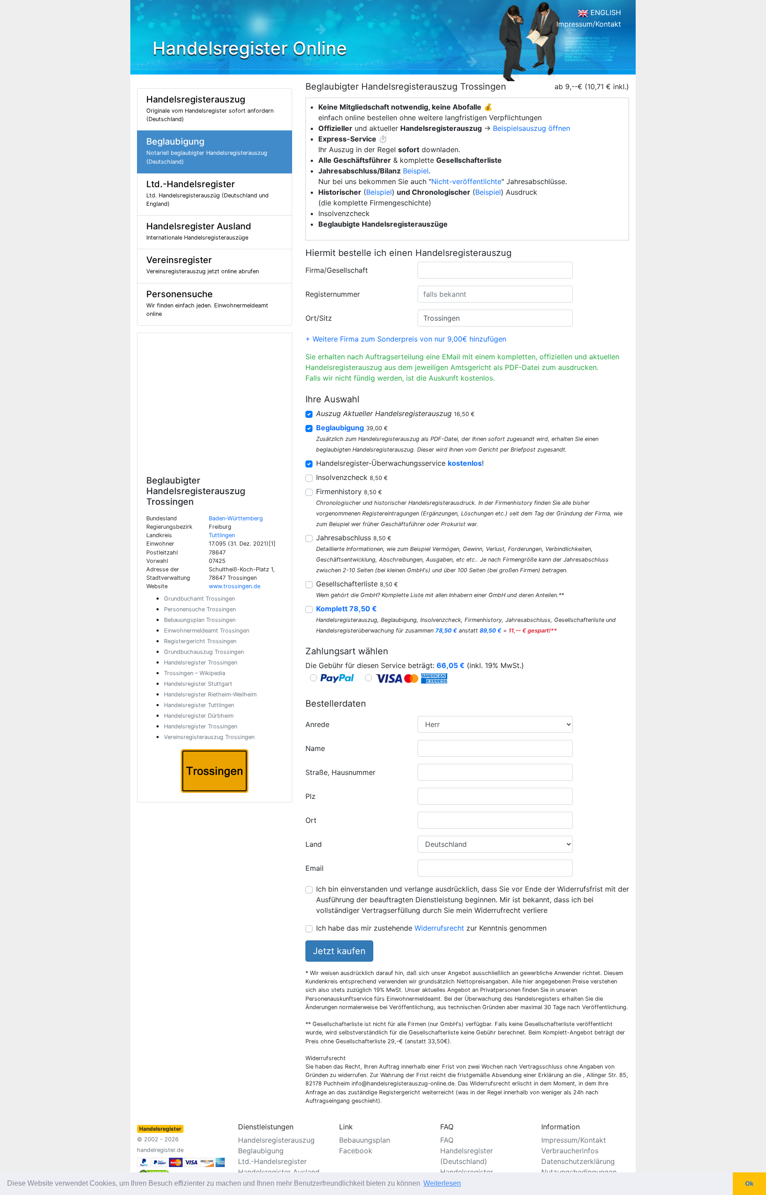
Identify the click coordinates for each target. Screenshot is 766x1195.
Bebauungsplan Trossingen (199, 620)
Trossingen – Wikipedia (194, 673)
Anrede (317, 724)
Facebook (355, 1150)
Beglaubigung (261, 1150)
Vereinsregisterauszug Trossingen (209, 737)
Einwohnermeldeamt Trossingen (206, 630)
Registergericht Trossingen (200, 641)
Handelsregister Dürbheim (199, 715)
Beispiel (416, 170)
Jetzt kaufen (339, 951)
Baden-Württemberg (236, 518)
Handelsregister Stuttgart (198, 683)
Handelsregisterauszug (276, 1140)
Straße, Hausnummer (340, 772)
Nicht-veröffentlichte (466, 181)
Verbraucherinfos (569, 1150)
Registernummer (332, 294)
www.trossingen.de (234, 586)
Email (314, 868)
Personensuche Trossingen (200, 609)
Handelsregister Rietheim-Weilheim (210, 694)
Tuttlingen (222, 535)
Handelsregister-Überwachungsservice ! (400, 463)
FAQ (446, 1140)
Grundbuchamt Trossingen (199, 598)
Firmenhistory (349, 491)
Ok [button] (749, 1183)
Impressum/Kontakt (588, 24)
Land (313, 844)
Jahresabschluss (353, 537)
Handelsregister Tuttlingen (199, 705)
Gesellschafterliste (357, 583)
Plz (310, 796)
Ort (311, 820)
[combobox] (495, 270)
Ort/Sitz (318, 318)
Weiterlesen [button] (442, 1183)
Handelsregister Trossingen (200, 662)
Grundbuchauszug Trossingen (204, 652)
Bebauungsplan (364, 1140)
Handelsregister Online (249, 48)
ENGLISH (604, 12)
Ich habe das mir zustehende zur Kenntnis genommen (431, 928)
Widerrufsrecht (439, 928)
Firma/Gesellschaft (336, 270)
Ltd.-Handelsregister (272, 1161)
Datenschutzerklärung (578, 1161)
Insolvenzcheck (352, 477)
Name (315, 748)
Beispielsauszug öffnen (531, 128)
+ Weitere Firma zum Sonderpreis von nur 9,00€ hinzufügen (405, 338)
